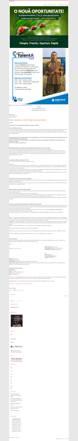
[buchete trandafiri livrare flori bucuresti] (16, 353)
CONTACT (55, 4)
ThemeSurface (62, 438)
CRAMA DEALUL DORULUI (22, 283)
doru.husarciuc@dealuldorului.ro (17, 271)
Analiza (67, 4)
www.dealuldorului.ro (14, 274)
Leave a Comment (12, 117)
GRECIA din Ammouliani (14, 410)
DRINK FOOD (17, 437)
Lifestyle (45, 4)
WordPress (67, 438)
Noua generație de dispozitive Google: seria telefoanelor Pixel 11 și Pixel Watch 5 (16, 400)
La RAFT (13, 283)
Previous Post (12, 294)
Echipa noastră (61, 4)
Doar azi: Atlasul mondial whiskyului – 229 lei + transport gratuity (15, 395)
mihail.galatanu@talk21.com (17, 361)
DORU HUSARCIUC (30, 283)
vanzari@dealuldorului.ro (16, 273)
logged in (15, 290)
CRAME (10, 244)
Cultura (50, 4)
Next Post (67, 295)
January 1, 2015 (11, 114)
